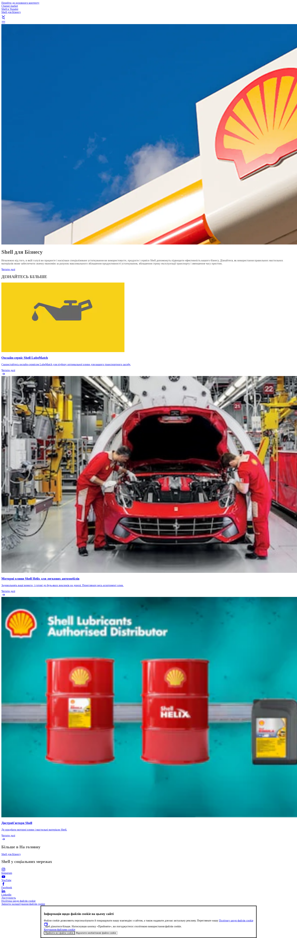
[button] (148, 13)
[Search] (148, 18)
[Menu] (148, 22)
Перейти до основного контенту (20, 2)
